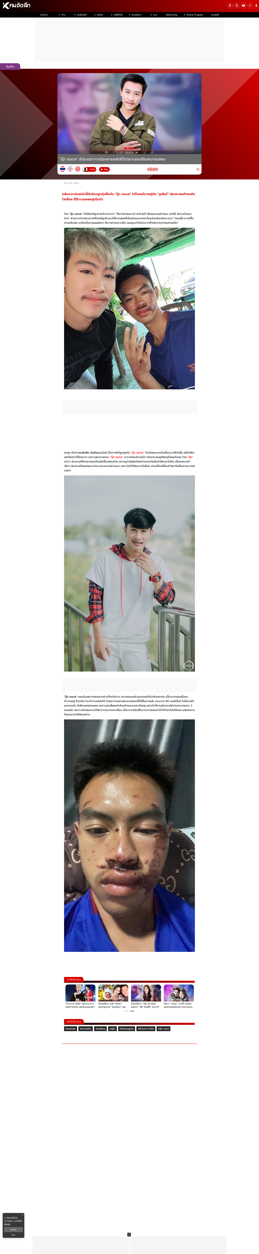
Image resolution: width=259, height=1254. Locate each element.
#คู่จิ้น (112, 1028)
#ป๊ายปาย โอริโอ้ (146, 1028)
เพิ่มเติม (7, 1224)
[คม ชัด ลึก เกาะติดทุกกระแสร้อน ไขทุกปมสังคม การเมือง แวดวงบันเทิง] (129, 6)
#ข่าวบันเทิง (85, 1028)
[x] (236, 5)
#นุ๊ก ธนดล (163, 1028)
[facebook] (230, 5)
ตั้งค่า (13, 1235)
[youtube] (243, 5)
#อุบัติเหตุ (100, 1028)
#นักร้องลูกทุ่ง (127, 1028)
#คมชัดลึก (71, 1028)
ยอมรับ (13, 1230)
